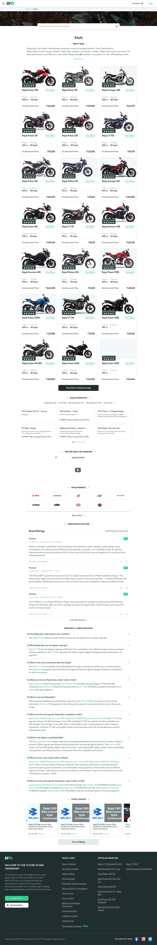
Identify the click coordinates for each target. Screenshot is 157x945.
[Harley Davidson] (100, 505)
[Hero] (36, 496)
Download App (16, 905)
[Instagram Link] (143, 939)
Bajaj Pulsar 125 (36, 684)
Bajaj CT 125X (81, 687)
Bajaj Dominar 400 (55, 718)
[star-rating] (24, 86)
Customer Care (16, 898)
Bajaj (35, 9)
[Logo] (10, 3)
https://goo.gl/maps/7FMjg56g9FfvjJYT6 (83, 420)
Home (28, 9)
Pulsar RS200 (87, 701)
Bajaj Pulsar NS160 (56, 791)
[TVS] (100, 496)
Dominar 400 (46, 704)
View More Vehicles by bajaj (78, 388)
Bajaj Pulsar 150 (90, 785)
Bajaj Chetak (39, 638)
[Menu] (3, 3)
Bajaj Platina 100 (68, 684)
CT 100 (115, 718)
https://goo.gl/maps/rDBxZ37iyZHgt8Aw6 (84, 436)
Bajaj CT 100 (34, 649)
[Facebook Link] (136, 939)
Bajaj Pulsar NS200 (37, 718)
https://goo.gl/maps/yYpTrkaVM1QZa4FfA (46, 436)
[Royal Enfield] (121, 496)
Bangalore (137, 3)
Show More (78, 59)
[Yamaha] (36, 505)
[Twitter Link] (150, 939)
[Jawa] (78, 505)
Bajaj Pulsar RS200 (74, 718)
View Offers (50, 90)
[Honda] (78, 496)
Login (151, 3)
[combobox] (78, 26)
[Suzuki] (57, 496)
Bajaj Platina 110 (45, 687)
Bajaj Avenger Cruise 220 (94, 718)
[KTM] (57, 505)
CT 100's (55, 652)
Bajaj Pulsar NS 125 (67, 788)
